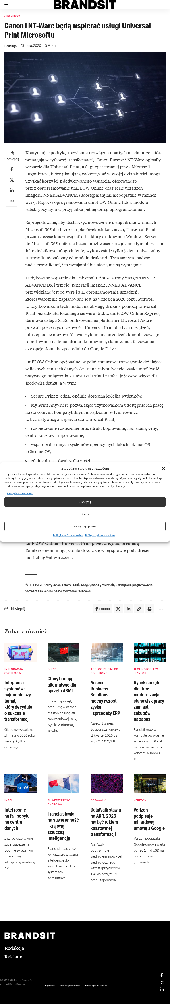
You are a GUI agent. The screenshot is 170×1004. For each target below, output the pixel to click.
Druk (76, 585)
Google (85, 585)
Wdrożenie (70, 591)
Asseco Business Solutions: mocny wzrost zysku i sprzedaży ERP (105, 697)
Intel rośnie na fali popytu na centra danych (17, 819)
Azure (47, 585)
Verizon (140, 800)
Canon (56, 585)
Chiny (52, 669)
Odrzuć (85, 514)
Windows (84, 591)
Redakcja (10, 46)
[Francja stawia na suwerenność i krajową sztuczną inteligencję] (64, 784)
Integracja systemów (13, 671)
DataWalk (98, 800)
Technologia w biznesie (146, 671)
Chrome (67, 585)
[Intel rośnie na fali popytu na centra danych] (20, 784)
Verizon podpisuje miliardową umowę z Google (149, 819)
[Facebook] (161, 975)
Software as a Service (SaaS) (43, 591)
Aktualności (12, 15)
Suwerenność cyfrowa (59, 802)
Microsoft (108, 585)
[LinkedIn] (162, 989)
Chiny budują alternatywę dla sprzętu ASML (62, 684)
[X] (162, 982)
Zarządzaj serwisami (20, 493)
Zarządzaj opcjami (85, 526)
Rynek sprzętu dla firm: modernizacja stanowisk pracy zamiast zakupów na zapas (149, 700)
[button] (163, 468)
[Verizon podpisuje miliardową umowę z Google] (150, 784)
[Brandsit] (85, 4)
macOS (95, 585)
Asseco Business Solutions (104, 671)
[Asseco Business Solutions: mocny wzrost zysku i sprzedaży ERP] (107, 652)
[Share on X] (11, 180)
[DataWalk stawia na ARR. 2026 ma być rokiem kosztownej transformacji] (107, 784)
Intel (8, 800)
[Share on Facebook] (11, 169)
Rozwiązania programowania (134, 585)
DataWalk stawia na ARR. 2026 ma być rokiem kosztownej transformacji (106, 822)
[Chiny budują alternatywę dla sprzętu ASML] (64, 652)
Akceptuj (85, 502)
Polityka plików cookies (68, 535)
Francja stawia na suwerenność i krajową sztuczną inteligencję (63, 826)
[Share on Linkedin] (11, 190)
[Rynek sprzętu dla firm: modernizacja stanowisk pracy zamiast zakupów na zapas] (150, 652)
